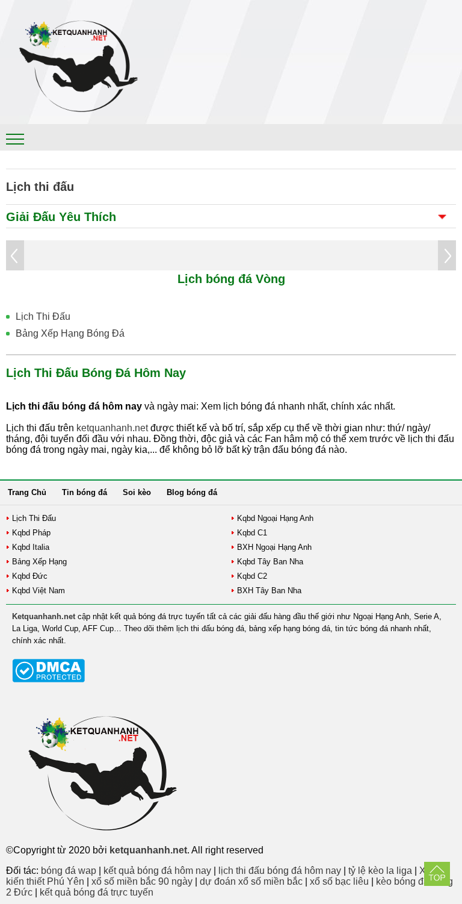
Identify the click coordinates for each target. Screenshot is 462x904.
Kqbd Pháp (31, 532)
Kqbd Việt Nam (38, 590)
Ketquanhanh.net (43, 616)
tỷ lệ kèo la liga (380, 870)
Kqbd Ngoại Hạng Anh (275, 518)
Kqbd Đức (30, 576)
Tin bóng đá (84, 492)
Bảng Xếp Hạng (39, 561)
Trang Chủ (27, 492)
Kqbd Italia (30, 547)
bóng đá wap (68, 870)
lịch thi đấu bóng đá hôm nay (279, 870)
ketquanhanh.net (112, 428)
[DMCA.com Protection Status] (48, 679)
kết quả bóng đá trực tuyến (96, 892)
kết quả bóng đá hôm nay (157, 870)
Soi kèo (137, 492)
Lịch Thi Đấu (43, 316)
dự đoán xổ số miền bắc (251, 881)
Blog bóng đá (192, 492)
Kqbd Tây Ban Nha (270, 561)
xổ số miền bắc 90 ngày (141, 881)
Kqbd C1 (252, 532)
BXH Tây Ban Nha (269, 590)
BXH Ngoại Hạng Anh (274, 547)
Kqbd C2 (252, 576)
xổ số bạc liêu (339, 881)
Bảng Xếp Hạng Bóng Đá (70, 333)
